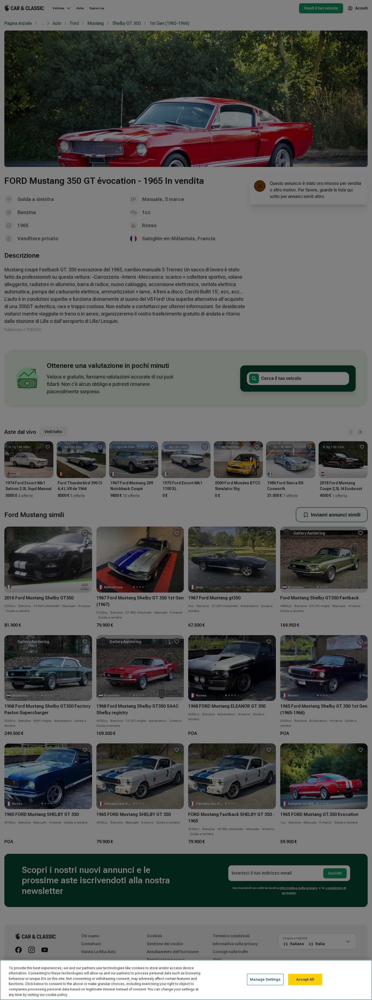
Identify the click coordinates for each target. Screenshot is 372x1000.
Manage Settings (265, 979)
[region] (186, 980)
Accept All (305, 979)
